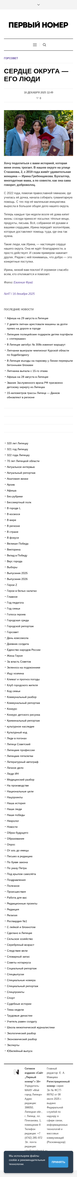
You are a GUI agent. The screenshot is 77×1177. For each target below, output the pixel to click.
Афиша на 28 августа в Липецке (27, 376)
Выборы (12, 567)
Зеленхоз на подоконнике (23, 667)
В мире (11, 520)
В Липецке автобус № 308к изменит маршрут (36, 344)
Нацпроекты (15, 797)
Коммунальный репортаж (23, 702)
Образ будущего (17, 832)
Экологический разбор (21, 1033)
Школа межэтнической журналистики (31, 1027)
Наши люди (14, 809)
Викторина (14, 549)
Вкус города (14, 561)
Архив (11, 484)
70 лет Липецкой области (23, 461)
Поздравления (16, 879)
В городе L (14, 508)
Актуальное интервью (21, 466)
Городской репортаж (20, 626)
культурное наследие (20, 726)
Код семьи (13, 691)
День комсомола (17, 638)
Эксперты (13, 1045)
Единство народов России (23, 649)
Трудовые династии (19, 1015)
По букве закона (17, 862)
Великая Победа (17, 543)
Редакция (13, 909)
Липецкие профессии (21, 750)
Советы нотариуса (19, 962)
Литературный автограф (22, 761)
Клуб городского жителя (22, 685)
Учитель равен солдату (22, 1021)
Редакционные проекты (22, 903)
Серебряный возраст (20, 944)
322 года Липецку (18, 455)
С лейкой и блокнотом (21, 927)
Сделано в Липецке (19, 933)
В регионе (13, 525)
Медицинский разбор (20, 779)
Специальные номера (21, 980)
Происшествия (16, 891)
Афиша (11, 490)
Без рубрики (15, 496)
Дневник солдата (18, 643)
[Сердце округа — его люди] (38, 133)
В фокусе (13, 537)
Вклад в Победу (17, 555)
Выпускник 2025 (17, 573)
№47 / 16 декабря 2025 (19, 293)
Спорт (11, 997)
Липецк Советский (18, 744)
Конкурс (12, 708)
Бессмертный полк (19, 502)
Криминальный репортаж (23, 720)
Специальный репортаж (22, 986)
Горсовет (11, 58)
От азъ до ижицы (18, 850)
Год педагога (15, 602)
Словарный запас (18, 956)
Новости (12, 826)
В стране (12, 531)
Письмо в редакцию (20, 856)
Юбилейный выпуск (19, 1051)
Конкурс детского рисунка (23, 714)
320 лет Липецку (17, 443)
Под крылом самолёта (21, 874)
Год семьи (13, 608)
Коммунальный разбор (22, 697)
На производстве (18, 785)
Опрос (11, 844)
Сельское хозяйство (20, 938)
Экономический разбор (22, 1039)
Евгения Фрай (23, 282)
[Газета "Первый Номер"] (38, 24)
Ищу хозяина (15, 673)
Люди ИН (13, 773)
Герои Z (12, 584)
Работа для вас (17, 897)
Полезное (13, 885)
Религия (12, 915)
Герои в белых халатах (22, 590)
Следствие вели (17, 950)
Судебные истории (19, 1003)
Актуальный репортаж (21, 472)
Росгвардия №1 (17, 921)
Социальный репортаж (22, 968)
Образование (15, 838)
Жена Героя (15, 655)
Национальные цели (20, 791)
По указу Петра (17, 868)
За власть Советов (19, 661)
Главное (12, 596)
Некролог (13, 820)
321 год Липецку (17, 449)
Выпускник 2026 (17, 579)
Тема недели (15, 1009)
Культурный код (17, 732)
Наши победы (16, 815)
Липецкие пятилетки (20, 756)
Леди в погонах (17, 738)
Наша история (16, 803)
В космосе (13, 514)
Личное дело (15, 767)
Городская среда (18, 620)
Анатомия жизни (17, 478)
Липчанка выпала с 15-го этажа (27, 370)
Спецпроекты (15, 992)
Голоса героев (16, 614)
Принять (58, 1162)
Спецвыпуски (15, 974)
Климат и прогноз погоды (23, 679)
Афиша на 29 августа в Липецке (27, 318)
